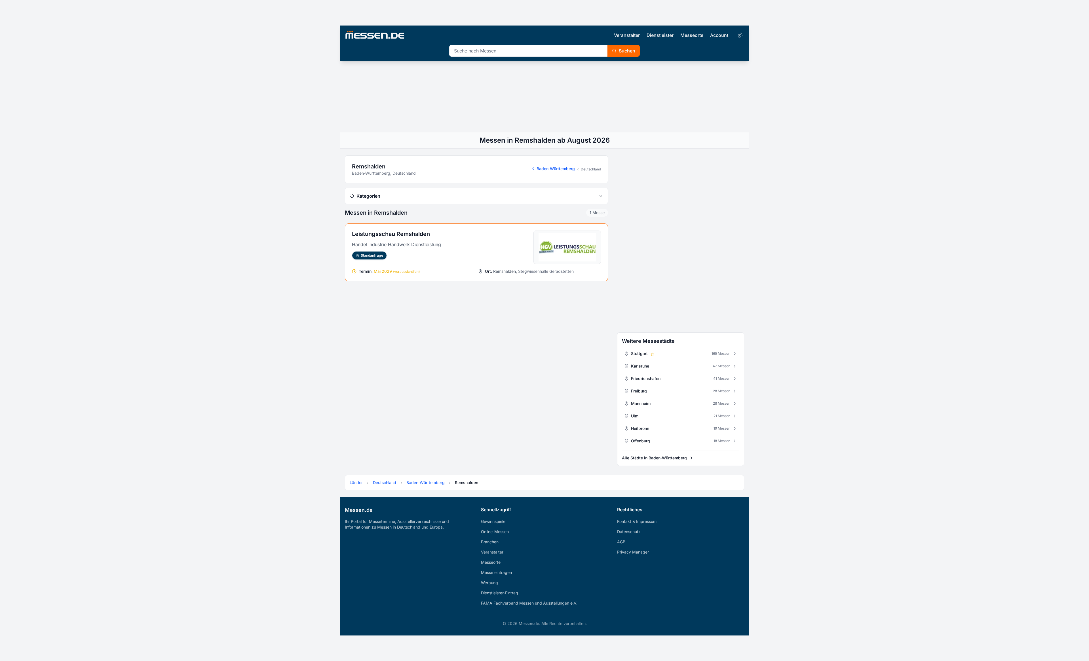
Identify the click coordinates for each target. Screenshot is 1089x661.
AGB (621, 541)
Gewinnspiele (493, 521)
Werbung (489, 582)
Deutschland (591, 169)
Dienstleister (660, 35)
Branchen (490, 541)
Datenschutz (629, 531)
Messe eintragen (496, 572)
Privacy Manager (633, 552)
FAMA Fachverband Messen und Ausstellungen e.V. (529, 603)
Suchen (627, 51)
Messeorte (691, 35)
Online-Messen (495, 531)
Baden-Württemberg (556, 168)
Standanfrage (372, 255)
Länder (356, 482)
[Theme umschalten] (739, 35)
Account (719, 35)
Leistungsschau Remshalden (391, 234)
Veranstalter (627, 35)
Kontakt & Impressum (637, 521)
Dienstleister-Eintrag (499, 592)
